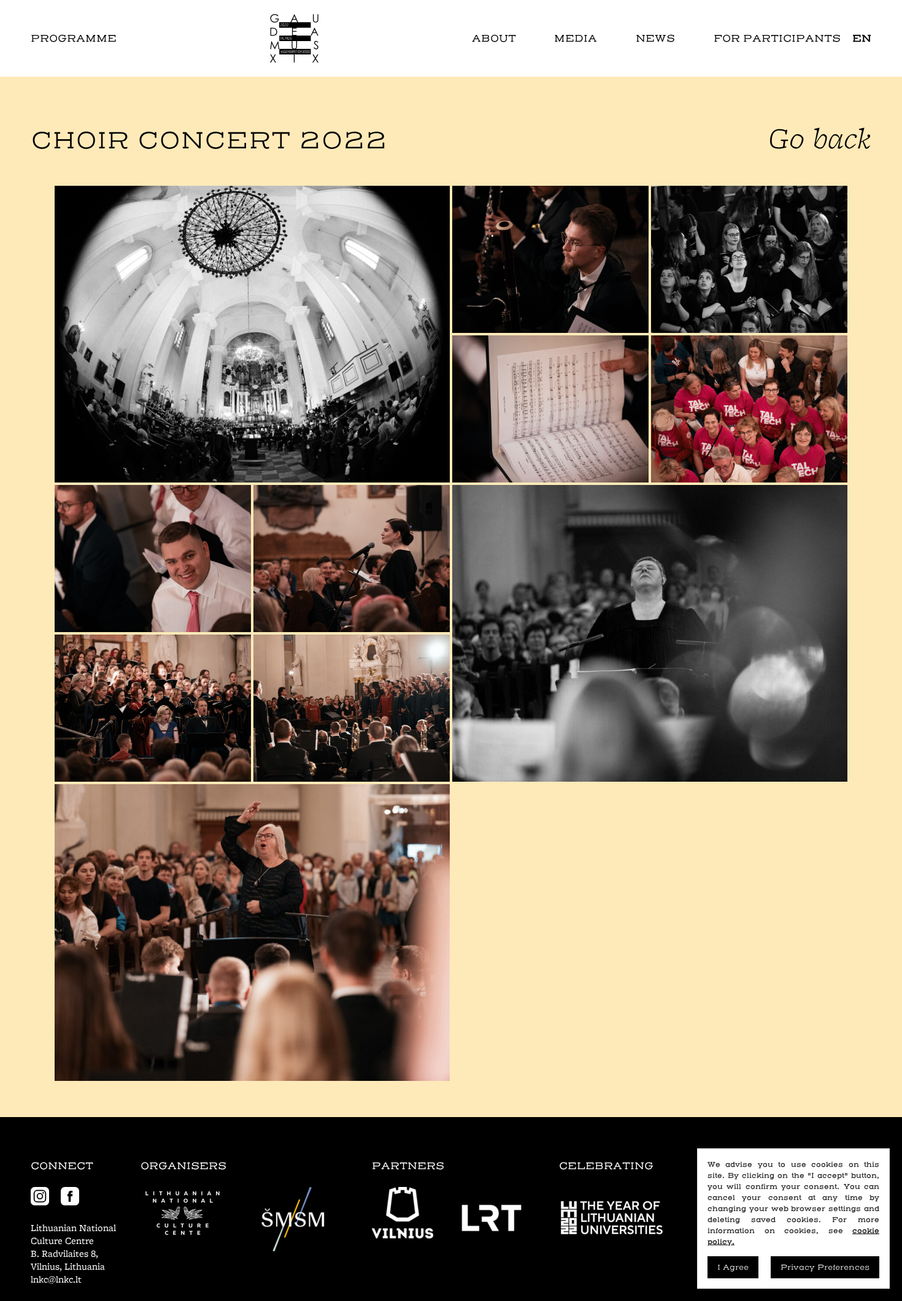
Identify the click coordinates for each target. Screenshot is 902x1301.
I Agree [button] (733, 1267)
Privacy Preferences (825, 1267)
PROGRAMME (74, 38)
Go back (819, 138)
